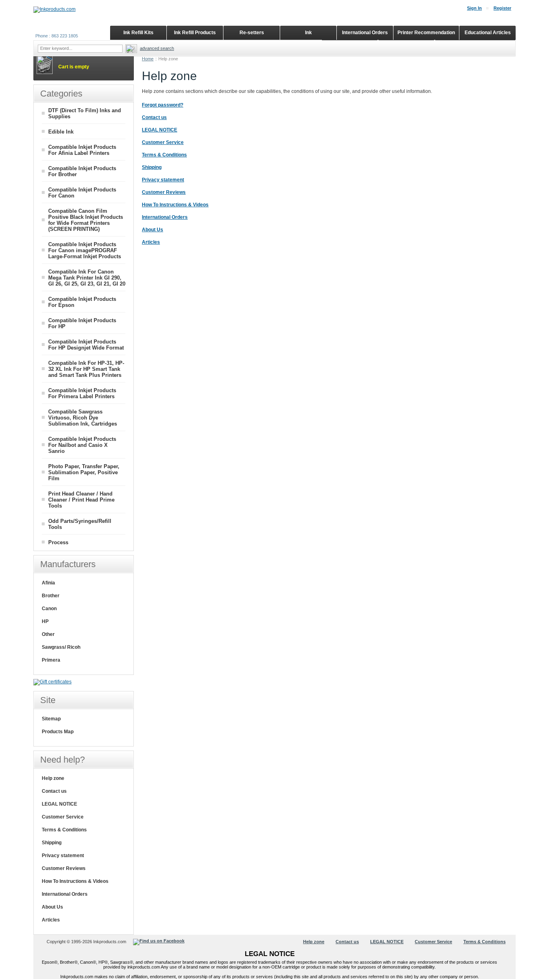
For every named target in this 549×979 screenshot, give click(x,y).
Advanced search (157, 48)
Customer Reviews (64, 868)
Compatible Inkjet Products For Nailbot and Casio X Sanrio (82, 445)
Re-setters (252, 32)
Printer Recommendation (426, 32)
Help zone (53, 778)
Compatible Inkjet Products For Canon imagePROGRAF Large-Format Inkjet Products (84, 250)
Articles (51, 920)
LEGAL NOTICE (59, 804)
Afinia (48, 583)
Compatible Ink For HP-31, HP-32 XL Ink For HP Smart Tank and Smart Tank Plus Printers (86, 369)
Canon (49, 608)
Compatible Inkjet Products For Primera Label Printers (82, 393)
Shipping (51, 842)
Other (48, 634)
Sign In (474, 8)
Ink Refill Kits (138, 32)
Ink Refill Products (195, 32)
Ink (308, 32)
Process (58, 542)
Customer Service (63, 817)
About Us (52, 907)
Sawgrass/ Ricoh (61, 647)
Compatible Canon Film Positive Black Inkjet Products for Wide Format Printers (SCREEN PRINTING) (85, 220)
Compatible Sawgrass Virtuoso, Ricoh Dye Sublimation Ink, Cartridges (82, 418)
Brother (50, 596)
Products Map (58, 731)
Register (502, 8)
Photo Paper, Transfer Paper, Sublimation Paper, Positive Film (83, 472)
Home (148, 58)
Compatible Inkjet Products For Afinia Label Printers (82, 150)
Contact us (54, 791)
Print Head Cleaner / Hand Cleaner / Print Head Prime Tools (81, 500)
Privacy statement (63, 855)
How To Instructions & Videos (75, 881)
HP (45, 621)
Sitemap (51, 719)
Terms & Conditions (64, 830)
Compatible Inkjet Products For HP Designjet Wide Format (86, 345)
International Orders (65, 894)
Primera (51, 660)
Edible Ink (61, 132)
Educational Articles (488, 32)
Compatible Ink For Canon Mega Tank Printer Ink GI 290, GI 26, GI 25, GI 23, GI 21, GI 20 (86, 278)
